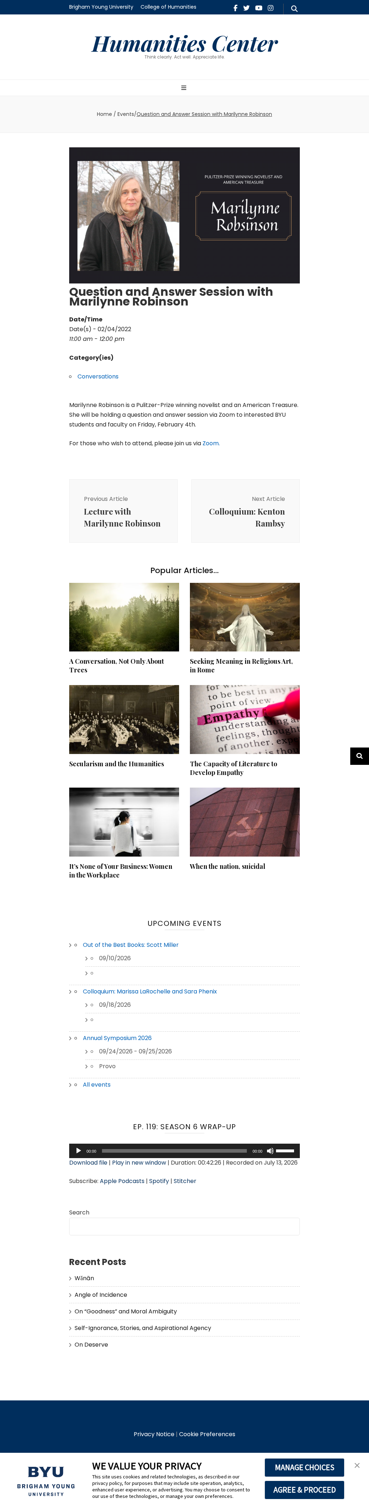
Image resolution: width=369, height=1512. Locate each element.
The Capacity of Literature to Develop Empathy (233, 768)
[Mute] (270, 1150)
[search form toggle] (294, 9)
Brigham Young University (101, 6)
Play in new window (139, 1162)
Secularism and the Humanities (116, 763)
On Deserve (91, 1344)
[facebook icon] (235, 8)
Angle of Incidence (101, 1295)
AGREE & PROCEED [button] (305, 1490)
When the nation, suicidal (227, 866)
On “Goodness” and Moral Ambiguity (126, 1311)
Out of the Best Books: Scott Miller (131, 945)
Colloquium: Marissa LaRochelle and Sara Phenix (150, 991)
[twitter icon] (246, 8)
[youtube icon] (258, 8)
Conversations (98, 376)
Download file (88, 1162)
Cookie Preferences (207, 1434)
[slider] (286, 1150)
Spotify (159, 1181)
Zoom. (210, 443)
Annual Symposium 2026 (117, 1038)
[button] (357, 1465)
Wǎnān (84, 1278)
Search (79, 1212)
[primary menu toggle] (184, 88)
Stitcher (185, 1181)
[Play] (78, 1150)
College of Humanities (168, 6)
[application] (184, 1151)
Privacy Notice (154, 1434)
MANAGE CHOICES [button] (304, 1467)
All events (97, 1084)
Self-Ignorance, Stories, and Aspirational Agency (143, 1328)
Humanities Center (184, 42)
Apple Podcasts (122, 1181)
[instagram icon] (271, 8)
